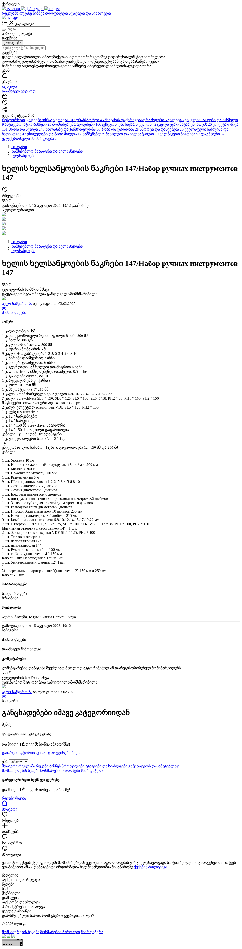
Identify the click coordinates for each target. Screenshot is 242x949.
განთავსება (12, 43)
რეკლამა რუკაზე (17, 13)
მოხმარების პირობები (60, 771)
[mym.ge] (10, 18)
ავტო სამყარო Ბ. (17, 304)
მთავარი (9, 766)
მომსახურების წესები (20, 771)
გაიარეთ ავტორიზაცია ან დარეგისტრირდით (42, 753)
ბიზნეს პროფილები (50, 13)
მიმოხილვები (14, 313)
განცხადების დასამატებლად (153, 766)
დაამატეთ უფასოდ (19, 91)
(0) (4, 308)
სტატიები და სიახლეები (90, 13)
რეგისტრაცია (14, 798)
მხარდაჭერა (92, 771)
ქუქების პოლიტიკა (150, 867)
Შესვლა (9, 86)
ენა (5, 761)
